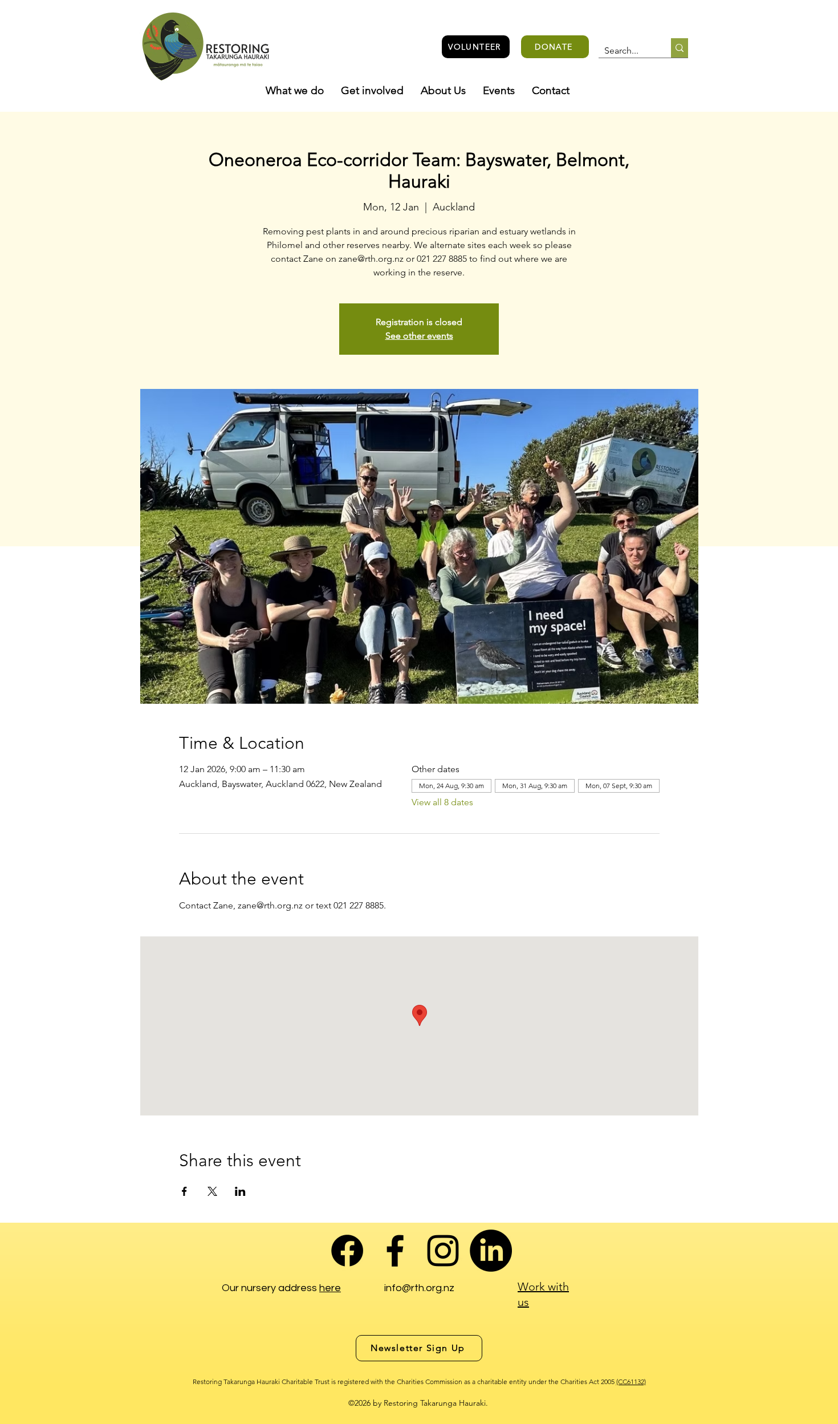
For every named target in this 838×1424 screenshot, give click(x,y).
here (330, 1288)
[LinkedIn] (491, 1251)
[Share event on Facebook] (184, 1191)
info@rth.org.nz (419, 1288)
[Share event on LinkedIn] (240, 1191)
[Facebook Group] (347, 1251)
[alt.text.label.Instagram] (443, 1251)
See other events (419, 335)
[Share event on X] (212, 1191)
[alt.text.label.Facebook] (395, 1251)
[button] (294, 91)
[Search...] (679, 48)
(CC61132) (631, 1381)
